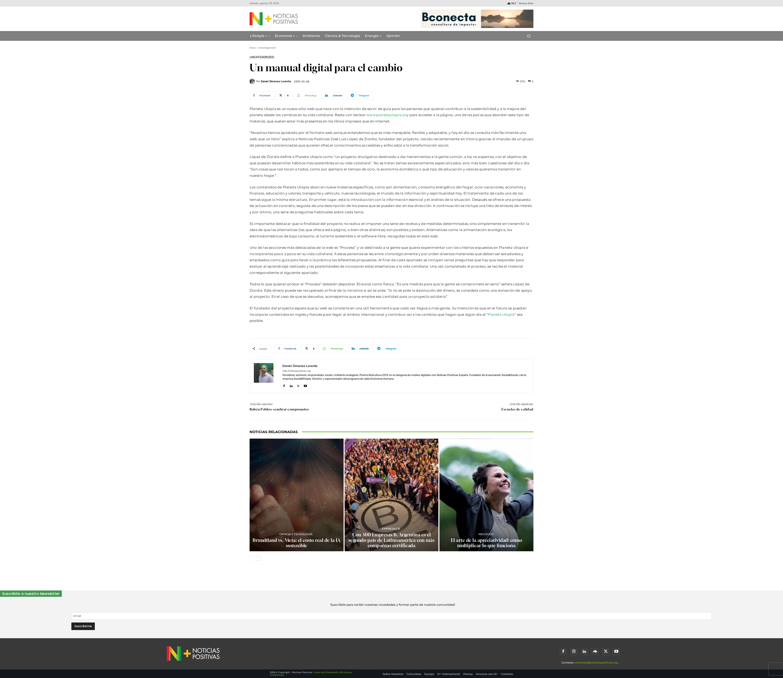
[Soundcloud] (595, 652)
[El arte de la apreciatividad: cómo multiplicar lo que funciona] (486, 495)
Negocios (486, 534)
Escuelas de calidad (517, 409)
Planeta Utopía (501, 314)
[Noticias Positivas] (289, 18)
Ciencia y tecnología (296, 534)
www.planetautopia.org (387, 115)
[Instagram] (574, 652)
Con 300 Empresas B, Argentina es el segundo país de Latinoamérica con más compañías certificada (391, 540)
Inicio (253, 47)
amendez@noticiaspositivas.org (596, 662)
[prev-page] (252, 558)
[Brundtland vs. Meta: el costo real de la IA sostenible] (297, 495)
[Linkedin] (291, 385)
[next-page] (258, 558)
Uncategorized (266, 47)
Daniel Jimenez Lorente (276, 81)
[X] (298, 385)
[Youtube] (305, 385)
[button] (528, 36)
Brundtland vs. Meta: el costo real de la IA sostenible (297, 543)
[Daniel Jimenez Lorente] (253, 81)
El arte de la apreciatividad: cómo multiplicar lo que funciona (486, 543)
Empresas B (391, 528)
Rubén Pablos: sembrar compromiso (279, 409)
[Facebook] (283, 385)
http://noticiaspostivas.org (296, 371)
